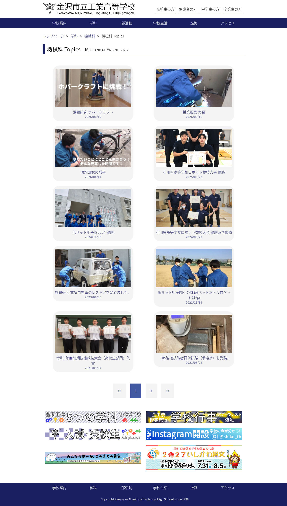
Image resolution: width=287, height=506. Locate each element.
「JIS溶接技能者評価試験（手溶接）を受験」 (194, 360)
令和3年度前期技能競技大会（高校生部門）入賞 (93, 362)
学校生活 (160, 23)
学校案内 (59, 23)
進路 (194, 23)
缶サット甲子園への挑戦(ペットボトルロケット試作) (194, 297)
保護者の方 (188, 9)
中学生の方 (210, 9)
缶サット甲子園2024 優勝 (93, 234)
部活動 (126, 23)
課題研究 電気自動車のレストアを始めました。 (93, 294)
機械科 (89, 36)
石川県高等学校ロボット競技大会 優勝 (194, 174)
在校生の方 (165, 9)
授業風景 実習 (194, 114)
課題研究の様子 (93, 174)
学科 (93, 23)
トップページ (53, 36)
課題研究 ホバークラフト (93, 114)
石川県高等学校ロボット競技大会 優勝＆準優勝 (194, 234)
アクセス (228, 23)
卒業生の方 (233, 9)
